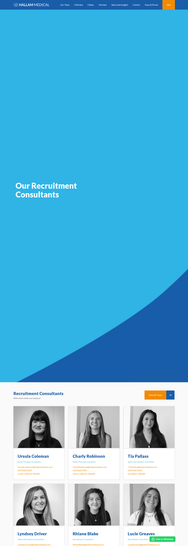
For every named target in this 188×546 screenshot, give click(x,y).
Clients (91, 5)
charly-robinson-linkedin (84, 473)
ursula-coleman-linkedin (29, 473)
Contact (136, 5)
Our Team (65, 5)
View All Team (155, 395)
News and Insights (119, 5)
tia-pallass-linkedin (136, 473)
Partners (103, 5)
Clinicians (78, 5)
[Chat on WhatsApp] (162, 539)
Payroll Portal (151, 5)
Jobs (169, 5)
